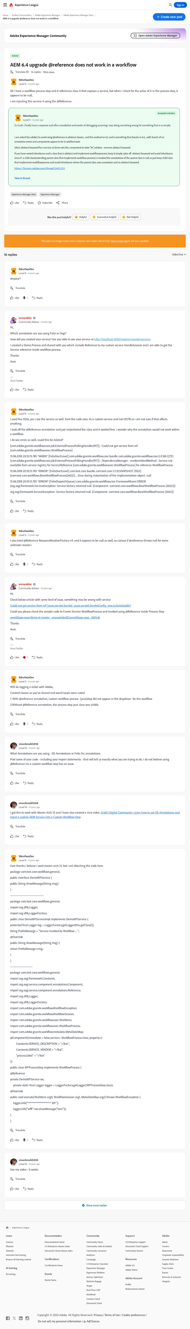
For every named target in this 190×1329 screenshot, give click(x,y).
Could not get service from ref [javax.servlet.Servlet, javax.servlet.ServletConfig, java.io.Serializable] (70, 605)
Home (5, 15)
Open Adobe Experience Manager (157, 35)
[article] (94, 284)
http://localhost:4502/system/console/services (122, 339)
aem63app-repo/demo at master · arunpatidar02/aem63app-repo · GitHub (55, 617)
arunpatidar (25, 317)
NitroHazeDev (26, 79)
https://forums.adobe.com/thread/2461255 (39, 168)
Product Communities (22, 15)
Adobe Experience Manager (47, 15)
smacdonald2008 (28, 743)
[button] (169, 17)
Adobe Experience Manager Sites (78, 15)
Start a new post (119, 241)
